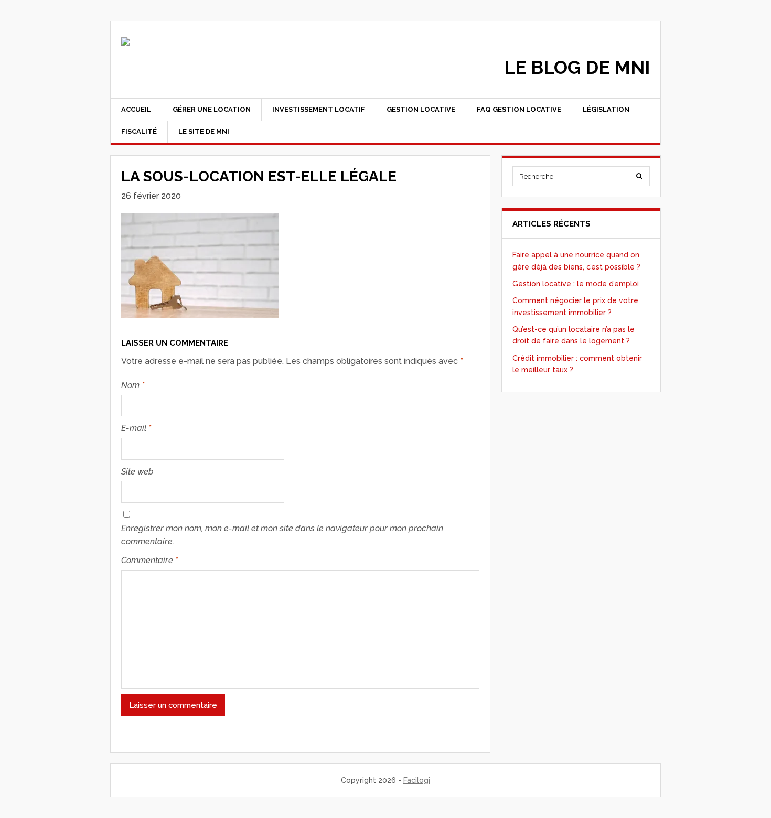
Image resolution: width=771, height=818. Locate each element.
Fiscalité (139, 131)
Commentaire (149, 560)
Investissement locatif (318, 109)
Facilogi (416, 780)
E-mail (136, 428)
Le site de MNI (203, 131)
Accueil (136, 109)
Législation (606, 109)
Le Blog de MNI (577, 67)
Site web (137, 472)
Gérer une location (212, 109)
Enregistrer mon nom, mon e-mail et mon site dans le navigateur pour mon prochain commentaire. (282, 535)
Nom (132, 385)
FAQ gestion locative (519, 109)
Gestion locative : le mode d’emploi (575, 283)
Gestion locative (421, 109)
